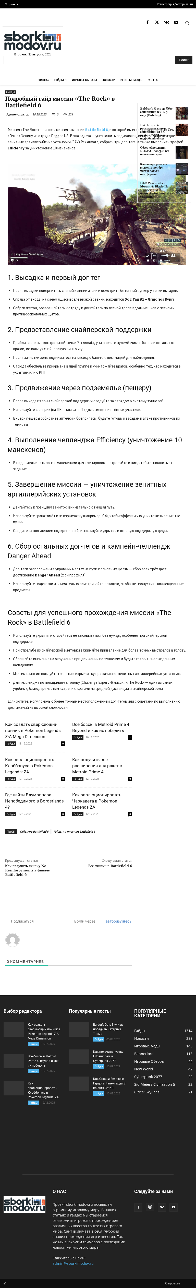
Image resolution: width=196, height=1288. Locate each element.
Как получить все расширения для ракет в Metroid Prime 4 (97, 765)
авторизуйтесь (118, 921)
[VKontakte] (166, 22)
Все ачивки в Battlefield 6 (110, 866)
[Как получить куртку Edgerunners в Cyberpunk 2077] (79, 1056)
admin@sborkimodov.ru (73, 1263)
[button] (187, 22)
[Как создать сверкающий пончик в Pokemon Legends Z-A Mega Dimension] (14, 1029)
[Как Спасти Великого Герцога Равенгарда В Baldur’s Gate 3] (79, 1084)
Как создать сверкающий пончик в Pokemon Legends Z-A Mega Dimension (33, 730)
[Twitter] (157, 22)
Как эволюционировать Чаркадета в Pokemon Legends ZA (96, 801)
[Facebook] (147, 22)
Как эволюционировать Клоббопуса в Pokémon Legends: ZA (29, 765)
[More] (98, 846)
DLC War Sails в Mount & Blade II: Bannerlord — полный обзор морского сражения (156, 190)
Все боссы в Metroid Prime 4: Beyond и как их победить (43, 1061)
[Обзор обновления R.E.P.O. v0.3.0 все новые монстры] (182, 152)
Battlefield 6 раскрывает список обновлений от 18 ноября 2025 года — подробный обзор (154, 132)
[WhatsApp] (86, 846)
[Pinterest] (74, 846)
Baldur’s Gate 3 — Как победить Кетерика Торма (108, 1029)
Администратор (17, 114)
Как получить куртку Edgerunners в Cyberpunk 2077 (108, 1056)
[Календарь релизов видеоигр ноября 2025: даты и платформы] (182, 169)
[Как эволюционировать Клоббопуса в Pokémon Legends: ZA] (14, 1088)
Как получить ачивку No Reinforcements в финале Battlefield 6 (27, 870)
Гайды (10, 92)
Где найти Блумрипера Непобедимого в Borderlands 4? (34, 801)
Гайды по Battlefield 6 (34, 831)
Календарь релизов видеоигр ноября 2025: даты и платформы (153, 169)
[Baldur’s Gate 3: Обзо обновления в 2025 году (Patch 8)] (182, 113)
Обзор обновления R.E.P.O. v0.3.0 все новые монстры (154, 151)
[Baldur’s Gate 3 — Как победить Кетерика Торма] (79, 1029)
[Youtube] (176, 22)
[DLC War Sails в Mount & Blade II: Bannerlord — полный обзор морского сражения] (182, 188)
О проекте (172, 1283)
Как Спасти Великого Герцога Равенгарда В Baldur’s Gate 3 (109, 1083)
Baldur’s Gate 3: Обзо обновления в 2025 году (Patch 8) (156, 112)
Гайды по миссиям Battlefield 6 (74, 831)
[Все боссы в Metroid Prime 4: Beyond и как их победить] (14, 1061)
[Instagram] (150, 1207)
